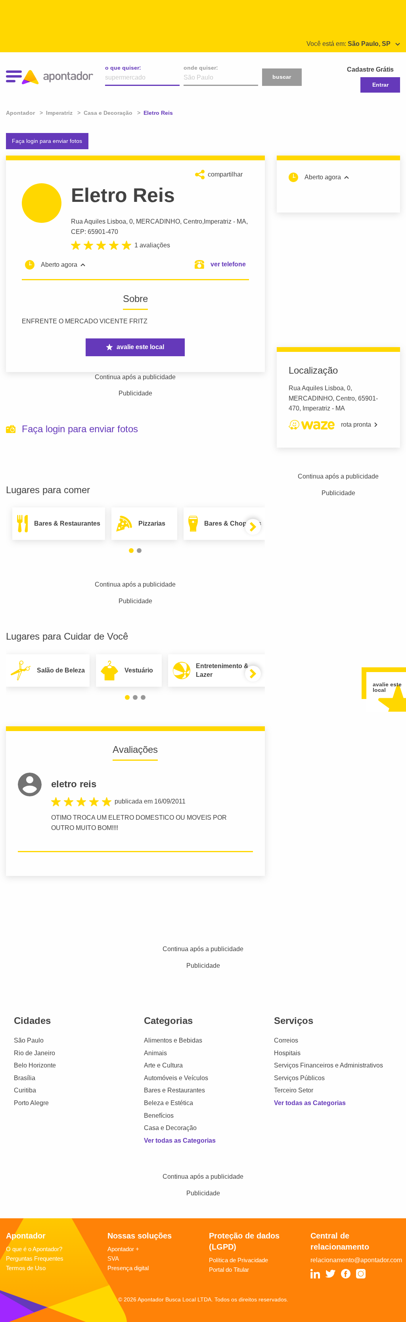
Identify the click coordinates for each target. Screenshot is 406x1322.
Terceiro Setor (293, 1090)
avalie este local (140, 347)
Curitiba (25, 1090)
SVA (113, 1258)
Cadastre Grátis (370, 69)
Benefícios (159, 1115)
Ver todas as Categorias (180, 1140)
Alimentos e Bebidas (173, 1040)
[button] (131, 550)
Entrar (380, 85)
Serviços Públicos (299, 1078)
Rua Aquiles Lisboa (98, 221)
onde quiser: (201, 67)
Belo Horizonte (35, 1065)
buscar (281, 77)
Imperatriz (218, 221)
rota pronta (356, 424)
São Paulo (29, 1040)
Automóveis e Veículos (176, 1078)
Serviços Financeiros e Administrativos (328, 1065)
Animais (155, 1053)
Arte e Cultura (163, 1065)
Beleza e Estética (168, 1103)
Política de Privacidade (238, 1260)
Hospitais (287, 1053)
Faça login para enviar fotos (47, 141)
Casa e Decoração (170, 1127)
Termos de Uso (26, 1268)
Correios (286, 1040)
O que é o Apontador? (34, 1249)
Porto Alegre (31, 1103)
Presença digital (128, 1268)
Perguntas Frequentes (34, 1258)
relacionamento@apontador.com (356, 1260)
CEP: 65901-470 (94, 231)
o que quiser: (123, 67)
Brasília (24, 1078)
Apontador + (123, 1249)
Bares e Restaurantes (174, 1090)
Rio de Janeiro (34, 1053)
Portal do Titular (229, 1269)
